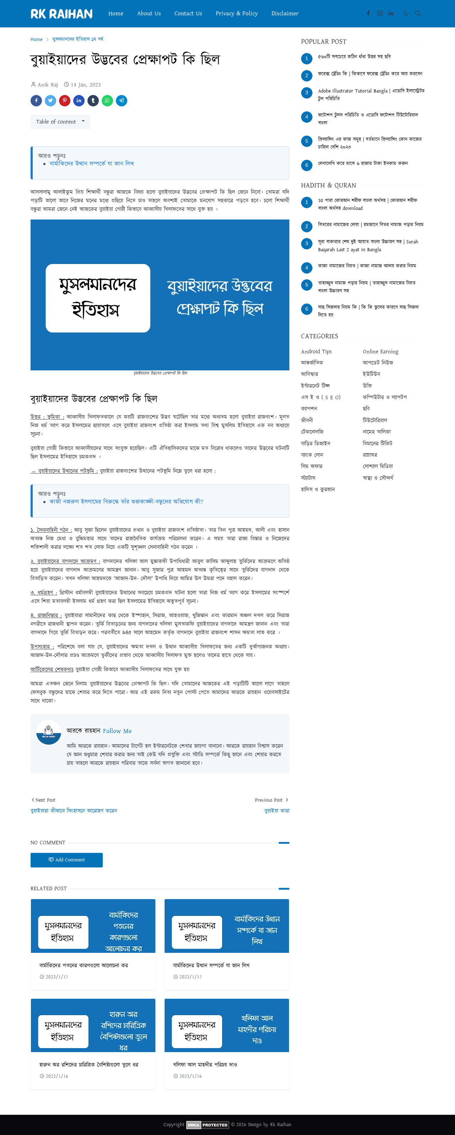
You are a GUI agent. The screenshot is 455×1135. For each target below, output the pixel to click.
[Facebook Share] (36, 100)
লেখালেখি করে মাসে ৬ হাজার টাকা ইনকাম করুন (363, 163)
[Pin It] (64, 100)
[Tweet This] (50, 100)
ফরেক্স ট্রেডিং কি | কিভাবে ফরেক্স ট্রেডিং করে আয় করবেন (370, 74)
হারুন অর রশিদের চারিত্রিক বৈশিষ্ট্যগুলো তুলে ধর (88, 1065)
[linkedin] (391, 13)
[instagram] (379, 13)
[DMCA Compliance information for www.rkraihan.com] (207, 1124)
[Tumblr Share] (93, 100)
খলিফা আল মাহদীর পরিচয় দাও (205, 1065)
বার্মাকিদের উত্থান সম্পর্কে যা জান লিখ (92, 164)
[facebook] (368, 13)
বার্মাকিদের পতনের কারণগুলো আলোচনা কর (83, 966)
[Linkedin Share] (79, 100)
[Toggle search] (418, 13)
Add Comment (70, 860)
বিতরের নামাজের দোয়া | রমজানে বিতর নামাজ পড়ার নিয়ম (371, 224)
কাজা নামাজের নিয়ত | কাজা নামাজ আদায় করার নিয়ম (367, 266)
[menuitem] (116, 13)
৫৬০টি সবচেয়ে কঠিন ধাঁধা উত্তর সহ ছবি (354, 56)
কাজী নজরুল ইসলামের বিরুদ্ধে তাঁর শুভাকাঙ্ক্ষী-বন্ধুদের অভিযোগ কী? (126, 502)
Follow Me (117, 731)
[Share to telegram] (121, 100)
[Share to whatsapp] (107, 100)
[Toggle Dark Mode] (406, 13)
